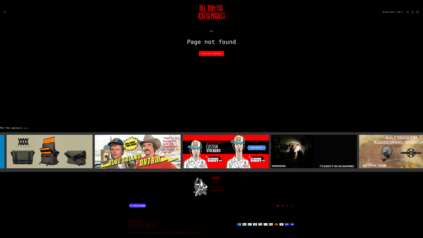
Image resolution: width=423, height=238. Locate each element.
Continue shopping (211, 54)
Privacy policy (195, 232)
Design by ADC (218, 190)
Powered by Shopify (165, 233)
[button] (4, 12)
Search (214, 183)
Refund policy (181, 232)
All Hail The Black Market (146, 233)
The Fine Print (218, 187)
